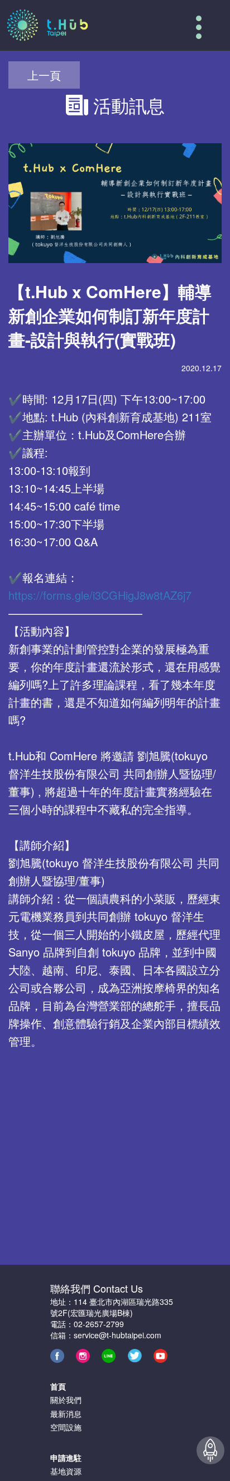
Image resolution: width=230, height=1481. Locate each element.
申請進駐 (66, 1457)
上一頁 (44, 75)
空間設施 (66, 1427)
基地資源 (66, 1471)
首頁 (58, 1386)
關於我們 (66, 1399)
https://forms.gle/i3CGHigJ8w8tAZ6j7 (99, 595)
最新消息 (66, 1413)
